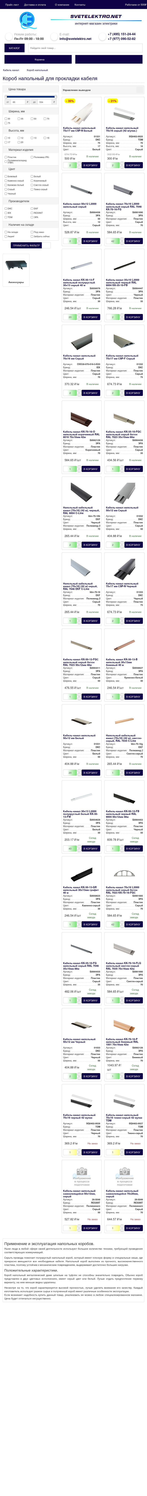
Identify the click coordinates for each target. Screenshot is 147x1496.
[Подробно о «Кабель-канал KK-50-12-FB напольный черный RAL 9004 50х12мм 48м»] (124, 798)
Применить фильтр (26, 245)
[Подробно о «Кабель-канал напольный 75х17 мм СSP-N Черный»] (124, 570)
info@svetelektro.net (75, 38)
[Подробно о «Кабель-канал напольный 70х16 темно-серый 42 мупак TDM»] (124, 1102)
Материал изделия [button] (21, 149)
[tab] (31, 89)
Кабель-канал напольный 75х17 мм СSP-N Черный (122, 585)
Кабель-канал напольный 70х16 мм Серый (79, 357)
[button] (14, 48)
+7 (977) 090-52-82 (122, 38)
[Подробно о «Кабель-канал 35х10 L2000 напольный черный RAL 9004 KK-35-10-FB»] (124, 266)
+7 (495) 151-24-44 (122, 34)
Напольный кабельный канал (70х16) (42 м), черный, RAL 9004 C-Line (81, 510)
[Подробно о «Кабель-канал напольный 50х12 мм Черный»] (81, 1026)
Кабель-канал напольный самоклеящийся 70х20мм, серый (122, 1193)
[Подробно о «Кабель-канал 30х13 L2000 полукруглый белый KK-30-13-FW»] (81, 798)
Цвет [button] (12, 169)
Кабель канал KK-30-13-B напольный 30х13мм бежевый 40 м (121, 662)
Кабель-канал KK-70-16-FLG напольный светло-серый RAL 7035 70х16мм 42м (123, 965)
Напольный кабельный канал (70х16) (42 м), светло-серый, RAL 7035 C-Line (124, 738)
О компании (62, 4)
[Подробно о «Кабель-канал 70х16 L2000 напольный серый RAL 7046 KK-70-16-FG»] (124, 190)
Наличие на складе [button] (21, 224)
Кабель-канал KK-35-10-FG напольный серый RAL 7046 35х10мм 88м (81, 965)
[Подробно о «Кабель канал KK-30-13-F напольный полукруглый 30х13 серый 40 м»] (81, 266)
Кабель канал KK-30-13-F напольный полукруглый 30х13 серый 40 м (79, 282)
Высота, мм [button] (16, 130)
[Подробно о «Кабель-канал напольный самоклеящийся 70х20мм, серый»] (124, 1177)
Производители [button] (19, 201)
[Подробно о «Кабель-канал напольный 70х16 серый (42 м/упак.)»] (124, 115)
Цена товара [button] (17, 89)
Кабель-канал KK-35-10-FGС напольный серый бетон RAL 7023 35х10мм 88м (123, 434)
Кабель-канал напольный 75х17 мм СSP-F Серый (122, 357)
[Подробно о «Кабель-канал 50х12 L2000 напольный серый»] (81, 190)
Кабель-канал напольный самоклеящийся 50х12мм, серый (79, 1193)
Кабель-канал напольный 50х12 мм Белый (79, 736)
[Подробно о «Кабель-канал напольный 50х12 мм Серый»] (124, 494)
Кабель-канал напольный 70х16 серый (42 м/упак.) (122, 129)
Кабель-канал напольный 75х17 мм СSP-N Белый (79, 129)
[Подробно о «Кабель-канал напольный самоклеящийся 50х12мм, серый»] (81, 1177)
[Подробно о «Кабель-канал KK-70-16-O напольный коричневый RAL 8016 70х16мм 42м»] (81, 418)
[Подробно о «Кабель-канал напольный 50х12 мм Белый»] (81, 722)
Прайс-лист (12, 4)
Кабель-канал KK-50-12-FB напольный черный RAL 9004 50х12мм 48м (122, 813)
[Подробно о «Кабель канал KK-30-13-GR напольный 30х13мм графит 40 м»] (81, 874)
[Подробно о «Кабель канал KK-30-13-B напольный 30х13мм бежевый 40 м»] (124, 646)
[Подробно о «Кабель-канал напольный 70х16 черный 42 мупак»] (81, 1102)
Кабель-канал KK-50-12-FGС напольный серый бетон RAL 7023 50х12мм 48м (80, 662)
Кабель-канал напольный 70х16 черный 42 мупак (79, 1116)
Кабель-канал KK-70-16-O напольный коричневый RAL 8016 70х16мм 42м (81, 434)
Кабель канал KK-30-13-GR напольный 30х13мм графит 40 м (81, 889)
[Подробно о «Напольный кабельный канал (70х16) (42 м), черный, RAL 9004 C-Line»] (81, 494)
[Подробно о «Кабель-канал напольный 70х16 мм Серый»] (81, 342)
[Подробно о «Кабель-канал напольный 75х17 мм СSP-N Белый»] (81, 115)
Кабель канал (11, 70)
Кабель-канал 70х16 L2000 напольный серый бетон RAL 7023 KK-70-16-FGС (122, 889)
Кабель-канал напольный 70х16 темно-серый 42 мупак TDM (124, 1117)
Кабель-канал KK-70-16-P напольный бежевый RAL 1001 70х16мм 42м (122, 1041)
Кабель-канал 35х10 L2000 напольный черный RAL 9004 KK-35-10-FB (122, 282)
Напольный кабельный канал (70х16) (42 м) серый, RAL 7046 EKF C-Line (80, 586)
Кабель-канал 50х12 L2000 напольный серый (79, 205)
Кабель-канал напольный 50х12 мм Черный (79, 1040)
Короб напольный (37, 70)
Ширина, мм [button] (17, 111)
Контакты (80, 4)
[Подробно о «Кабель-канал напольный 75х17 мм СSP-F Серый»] (124, 342)
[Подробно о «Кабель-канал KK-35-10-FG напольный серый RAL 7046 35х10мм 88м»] (81, 950)
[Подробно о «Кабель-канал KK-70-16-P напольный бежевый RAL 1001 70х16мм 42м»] (124, 1026)
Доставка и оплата (35, 4)
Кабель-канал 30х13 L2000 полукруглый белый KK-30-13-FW (80, 813)
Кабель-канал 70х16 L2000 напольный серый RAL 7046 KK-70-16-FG (124, 206)
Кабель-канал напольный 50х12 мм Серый (122, 509)
